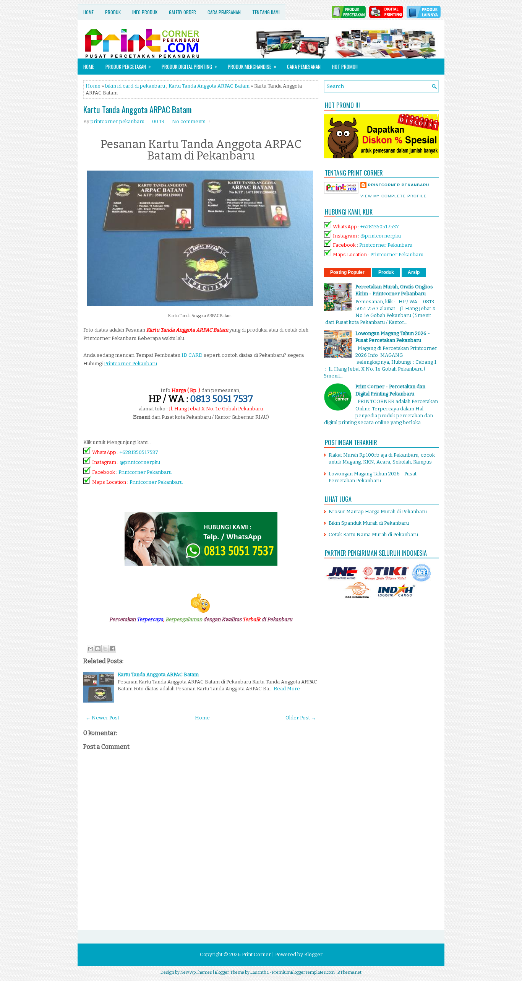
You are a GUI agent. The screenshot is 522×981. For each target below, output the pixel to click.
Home (88, 12)
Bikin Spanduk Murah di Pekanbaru (369, 523)
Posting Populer (347, 272)
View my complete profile (393, 196)
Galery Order (182, 12)
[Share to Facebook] (112, 648)
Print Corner (256, 954)
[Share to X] (105, 648)
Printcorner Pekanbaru (145, 472)
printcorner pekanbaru (398, 185)
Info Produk (144, 12)
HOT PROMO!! (345, 66)
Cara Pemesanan (224, 12)
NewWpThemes (196, 972)
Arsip (414, 272)
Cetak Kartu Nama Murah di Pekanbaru (373, 534)
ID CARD (192, 355)
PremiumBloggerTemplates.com (303, 972)
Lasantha (259, 972)
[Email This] (90, 648)
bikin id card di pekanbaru (135, 86)
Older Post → (300, 718)
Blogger (313, 954)
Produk (113, 12)
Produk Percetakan (128, 66)
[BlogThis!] (98, 648)
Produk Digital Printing (189, 66)
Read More (287, 688)
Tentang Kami (266, 12)
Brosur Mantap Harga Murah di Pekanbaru (378, 511)
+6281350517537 (139, 452)
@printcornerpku (140, 462)
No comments (189, 121)
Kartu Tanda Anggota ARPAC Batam (209, 86)
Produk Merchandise (252, 66)
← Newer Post (102, 718)
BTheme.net (349, 972)
